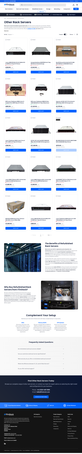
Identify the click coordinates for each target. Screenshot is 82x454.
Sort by (5, 34)
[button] (77, 4)
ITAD (76, 9)
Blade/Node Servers (37, 9)
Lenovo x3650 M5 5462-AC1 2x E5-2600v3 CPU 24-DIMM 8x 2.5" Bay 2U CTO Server (15, 63)
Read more (6, 30)
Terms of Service (71, 433)
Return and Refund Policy (73, 438)
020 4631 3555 (13, 1)
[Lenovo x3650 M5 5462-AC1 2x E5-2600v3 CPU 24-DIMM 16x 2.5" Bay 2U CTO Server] (41, 207)
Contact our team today (41, 396)
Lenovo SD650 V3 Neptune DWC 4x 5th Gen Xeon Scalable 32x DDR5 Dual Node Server (15, 180)
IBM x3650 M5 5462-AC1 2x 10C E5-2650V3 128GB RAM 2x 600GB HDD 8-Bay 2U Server (66, 141)
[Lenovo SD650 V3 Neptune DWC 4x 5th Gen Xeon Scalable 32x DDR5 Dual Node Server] (15, 168)
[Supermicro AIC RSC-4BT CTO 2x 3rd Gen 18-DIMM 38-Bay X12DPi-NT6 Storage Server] (66, 90)
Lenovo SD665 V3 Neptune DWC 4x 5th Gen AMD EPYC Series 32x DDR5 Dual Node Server (41, 180)
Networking (57, 9)
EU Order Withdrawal (72, 431)
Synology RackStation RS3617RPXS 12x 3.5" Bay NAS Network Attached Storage (41, 63)
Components (66, 9)
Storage (48, 9)
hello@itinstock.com (11, 437)
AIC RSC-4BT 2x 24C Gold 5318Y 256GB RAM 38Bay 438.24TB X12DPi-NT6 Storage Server (40, 141)
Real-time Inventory (38, 416)
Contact (76, 1)
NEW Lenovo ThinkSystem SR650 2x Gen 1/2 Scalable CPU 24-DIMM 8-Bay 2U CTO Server (14, 102)
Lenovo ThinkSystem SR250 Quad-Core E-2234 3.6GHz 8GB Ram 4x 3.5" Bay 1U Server (66, 219)
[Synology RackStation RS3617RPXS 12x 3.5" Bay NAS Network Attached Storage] (41, 51)
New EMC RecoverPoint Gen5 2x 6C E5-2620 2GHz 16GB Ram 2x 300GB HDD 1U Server (65, 63)
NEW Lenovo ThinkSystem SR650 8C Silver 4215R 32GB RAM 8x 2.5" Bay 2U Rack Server (40, 102)
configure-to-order (31, 28)
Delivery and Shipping (72, 426)
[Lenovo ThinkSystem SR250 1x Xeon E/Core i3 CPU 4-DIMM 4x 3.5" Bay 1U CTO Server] (15, 129)
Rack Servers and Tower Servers (12, 18)
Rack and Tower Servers (22, 9)
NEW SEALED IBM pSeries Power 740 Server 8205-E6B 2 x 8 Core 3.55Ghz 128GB (14, 219)
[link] (33, 235)
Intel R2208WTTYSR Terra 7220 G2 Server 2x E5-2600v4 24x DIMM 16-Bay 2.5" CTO (66, 180)
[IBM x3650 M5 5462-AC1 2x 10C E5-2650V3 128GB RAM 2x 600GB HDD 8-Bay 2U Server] (66, 129)
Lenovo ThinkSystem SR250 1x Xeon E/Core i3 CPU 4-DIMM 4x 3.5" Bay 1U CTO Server (15, 141)
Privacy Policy (70, 435)
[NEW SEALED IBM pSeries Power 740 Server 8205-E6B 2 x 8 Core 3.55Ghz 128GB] (15, 207)
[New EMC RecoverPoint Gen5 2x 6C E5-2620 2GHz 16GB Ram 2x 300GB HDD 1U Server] (66, 51)
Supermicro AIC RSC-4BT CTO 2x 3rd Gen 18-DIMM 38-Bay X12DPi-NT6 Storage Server (65, 102)
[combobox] (43, 4)
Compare (61, 34)
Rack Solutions (9, 9)
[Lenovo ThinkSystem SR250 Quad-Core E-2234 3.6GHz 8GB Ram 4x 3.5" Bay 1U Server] (66, 207)
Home (5, 18)
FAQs (69, 416)
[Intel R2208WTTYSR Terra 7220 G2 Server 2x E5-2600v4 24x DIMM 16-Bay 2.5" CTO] (66, 168)
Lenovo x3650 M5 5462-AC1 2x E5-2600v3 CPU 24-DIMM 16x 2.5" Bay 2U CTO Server (40, 219)
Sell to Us (41, 11)
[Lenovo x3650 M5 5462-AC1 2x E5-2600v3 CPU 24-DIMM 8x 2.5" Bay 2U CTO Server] (15, 51)
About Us (71, 1)
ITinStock (8, 450)
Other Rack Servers (21, 18)
